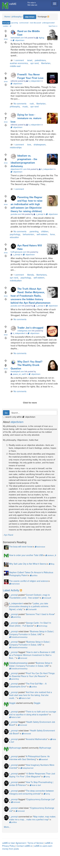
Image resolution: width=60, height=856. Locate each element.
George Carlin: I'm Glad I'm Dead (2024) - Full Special (30, 624)
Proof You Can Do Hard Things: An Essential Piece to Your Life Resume (32, 675)
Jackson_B (51, 555)
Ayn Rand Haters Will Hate (29, 247)
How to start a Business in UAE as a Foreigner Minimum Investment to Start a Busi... (32, 655)
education (14, 237)
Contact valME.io (24, 845)
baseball (44, 759)
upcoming (14, 22)
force (52, 234)
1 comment (19, 60)
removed (23, 658)
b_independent (16, 603)
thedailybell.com (17, 371)
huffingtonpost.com (18, 252)
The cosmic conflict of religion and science (28, 580)
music (25, 106)
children (44, 231)
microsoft (47, 598)
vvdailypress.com (24, 330)
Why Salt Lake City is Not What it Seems (27, 563)
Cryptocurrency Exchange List (40, 799)
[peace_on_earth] (14, 362)
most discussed (35, 22)
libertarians (41, 274)
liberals (30, 274)
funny (47, 776)
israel (29, 60)
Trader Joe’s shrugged (30, 327)
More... (7, 826)
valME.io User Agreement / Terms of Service (22, 842)
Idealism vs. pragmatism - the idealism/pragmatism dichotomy (24, 161)
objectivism (30, 16)
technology (43, 626)
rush (32, 103)
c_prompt (13, 594)
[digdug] (14, 32)
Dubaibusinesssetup (19, 637)
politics (34, 575)
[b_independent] (14, 75)
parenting (34, 231)
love (29, 144)
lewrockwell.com (17, 37)
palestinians (40, 60)
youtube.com (16, 214)
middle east (15, 66)
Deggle (12, 702)
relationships (16, 147)
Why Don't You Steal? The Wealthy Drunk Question (26, 365)
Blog (52, 564)
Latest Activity (11, 590)
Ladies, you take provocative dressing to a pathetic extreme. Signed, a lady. (29, 606)
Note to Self (25, 698)
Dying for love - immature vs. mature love (26, 118)
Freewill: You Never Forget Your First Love (30, 76)
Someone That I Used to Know (40, 614)
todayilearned (27, 768)
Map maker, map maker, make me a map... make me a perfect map (32, 818)
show (6, 39)
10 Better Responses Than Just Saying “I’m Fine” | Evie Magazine (32, 775)
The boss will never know (20, 546)
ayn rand (34, 63)
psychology (15, 234)
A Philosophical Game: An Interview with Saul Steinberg (29, 758)
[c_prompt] (14, 198)
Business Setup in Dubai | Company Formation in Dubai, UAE (31, 633)
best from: (52, 26)
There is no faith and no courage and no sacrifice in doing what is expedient (32, 713)
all (10, 26)
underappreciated (48, 22)
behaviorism (28, 234)
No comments (20, 103)
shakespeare (40, 144)
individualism (16, 280)
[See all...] (21, 590)
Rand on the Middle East (28, 32)
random (5, 26)
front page (6, 22)
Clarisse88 (32, 609)
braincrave (41, 546)
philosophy (15, 106)
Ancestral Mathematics (36, 739)
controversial (23, 22)
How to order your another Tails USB (26, 555)
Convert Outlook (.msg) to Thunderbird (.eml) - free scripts (29, 596)
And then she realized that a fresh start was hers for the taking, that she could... (30, 695)
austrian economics (19, 63)
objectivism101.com (19, 169)
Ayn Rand (8, 535)
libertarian (45, 63)
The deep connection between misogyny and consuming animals (31, 792)
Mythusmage (15, 747)
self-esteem (42, 234)
